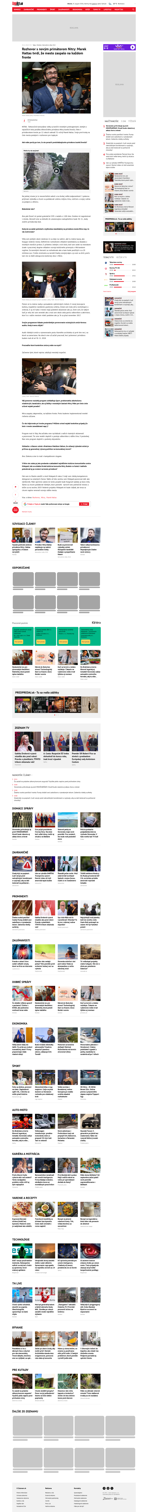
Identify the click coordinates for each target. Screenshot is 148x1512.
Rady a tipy (61, 1229)
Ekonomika (77, 9)
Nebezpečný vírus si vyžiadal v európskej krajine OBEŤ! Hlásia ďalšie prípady (124, 333)
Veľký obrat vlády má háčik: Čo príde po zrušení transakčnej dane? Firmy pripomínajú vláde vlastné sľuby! (22, 1049)
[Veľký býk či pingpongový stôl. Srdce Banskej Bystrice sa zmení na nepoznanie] (90, 1294)
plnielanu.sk (83, 1013)
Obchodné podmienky (51, 1498)
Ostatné (60, 1099)
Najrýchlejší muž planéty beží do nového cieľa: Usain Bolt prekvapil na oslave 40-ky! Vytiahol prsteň (89, 922)
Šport (52, 9)
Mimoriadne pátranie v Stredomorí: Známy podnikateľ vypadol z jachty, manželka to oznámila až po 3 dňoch (89, 1049)
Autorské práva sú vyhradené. (111, 1494)
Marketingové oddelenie (81, 1504)
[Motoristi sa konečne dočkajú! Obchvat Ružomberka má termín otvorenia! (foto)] (68, 1035)
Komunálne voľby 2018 (48, 45)
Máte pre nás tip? (79, 1506)
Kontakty (77, 1488)
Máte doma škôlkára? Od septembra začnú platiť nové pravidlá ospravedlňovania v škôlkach (89, 1180)
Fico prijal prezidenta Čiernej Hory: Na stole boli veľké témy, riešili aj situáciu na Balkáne (44, 833)
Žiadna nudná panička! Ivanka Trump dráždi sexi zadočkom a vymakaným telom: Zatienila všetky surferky (53, 792)
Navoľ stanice (107, 291)
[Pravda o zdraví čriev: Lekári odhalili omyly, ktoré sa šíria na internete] (22, 951)
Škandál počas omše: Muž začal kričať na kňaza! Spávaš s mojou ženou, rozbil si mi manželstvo (67, 877)
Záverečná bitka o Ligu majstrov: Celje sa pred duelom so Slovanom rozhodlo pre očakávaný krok (44, 1092)
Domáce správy (22, 808)
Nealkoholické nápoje (86, 1226)
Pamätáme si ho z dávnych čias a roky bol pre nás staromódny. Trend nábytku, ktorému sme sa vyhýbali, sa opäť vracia (21, 1353)
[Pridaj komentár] (15, 487)
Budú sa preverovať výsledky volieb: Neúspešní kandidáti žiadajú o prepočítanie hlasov (66, 550)
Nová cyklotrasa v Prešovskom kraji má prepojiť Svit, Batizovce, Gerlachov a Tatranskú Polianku (67, 1136)
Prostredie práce (62, 1185)
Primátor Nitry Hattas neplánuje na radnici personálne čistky (43, 547)
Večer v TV (121, 257)
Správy (45, 762)
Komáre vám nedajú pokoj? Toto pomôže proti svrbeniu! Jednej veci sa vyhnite (45, 965)
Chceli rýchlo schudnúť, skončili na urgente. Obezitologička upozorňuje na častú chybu (21, 1309)
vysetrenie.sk (16, 969)
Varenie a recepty (24, 1198)
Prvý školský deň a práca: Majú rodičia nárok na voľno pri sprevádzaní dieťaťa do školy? (67, 1178)
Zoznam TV (22, 728)
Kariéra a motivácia (26, 1154)
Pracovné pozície (20, 623)
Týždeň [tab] (132, 121)
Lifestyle (107, 9)
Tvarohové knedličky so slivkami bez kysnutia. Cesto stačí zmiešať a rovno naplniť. (44, 1222)
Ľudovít (94, 4)
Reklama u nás (49, 1493)
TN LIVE (17, 1283)
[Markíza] (105, 263)
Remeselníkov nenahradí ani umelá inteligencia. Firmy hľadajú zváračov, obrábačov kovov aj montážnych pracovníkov (44, 1180)
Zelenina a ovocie (17, 1400)
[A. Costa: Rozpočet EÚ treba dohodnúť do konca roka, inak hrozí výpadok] (56, 741)
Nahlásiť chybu (27, 512)
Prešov (82, 839)
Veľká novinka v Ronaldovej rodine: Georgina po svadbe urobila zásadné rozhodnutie (65, 1092)
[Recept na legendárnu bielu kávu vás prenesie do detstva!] (90, 1209)
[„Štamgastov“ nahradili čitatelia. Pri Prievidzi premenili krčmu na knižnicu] (68, 1294)
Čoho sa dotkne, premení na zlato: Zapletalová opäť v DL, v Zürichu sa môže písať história (21, 1090)
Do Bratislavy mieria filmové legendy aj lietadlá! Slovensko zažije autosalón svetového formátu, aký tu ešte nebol (90, 672)
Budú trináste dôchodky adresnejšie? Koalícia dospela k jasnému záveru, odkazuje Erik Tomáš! (44, 1049)
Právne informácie (22, 1493)
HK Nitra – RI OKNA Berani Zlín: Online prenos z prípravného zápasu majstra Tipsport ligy (89, 1092)
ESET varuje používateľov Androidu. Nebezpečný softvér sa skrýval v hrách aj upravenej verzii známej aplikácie (22, 1265)
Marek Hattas (51, 497)
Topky (34, 45)
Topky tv (96, 9)
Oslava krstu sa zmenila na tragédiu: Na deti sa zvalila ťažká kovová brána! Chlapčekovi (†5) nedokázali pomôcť (123, 323)
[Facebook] (104, 1488)
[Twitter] (112, 1488)
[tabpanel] (119, 147)
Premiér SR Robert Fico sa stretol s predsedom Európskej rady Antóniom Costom (84, 757)
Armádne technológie (41, 1272)
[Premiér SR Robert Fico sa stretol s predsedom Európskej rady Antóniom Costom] (85, 741)
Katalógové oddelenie (80, 1501)
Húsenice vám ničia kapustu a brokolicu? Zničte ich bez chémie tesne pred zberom (66, 1394)
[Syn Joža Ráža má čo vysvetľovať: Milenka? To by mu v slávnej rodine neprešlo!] (68, 907)
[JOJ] (105, 268)
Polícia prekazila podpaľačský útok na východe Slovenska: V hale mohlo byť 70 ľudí (89, 833)
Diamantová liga (16, 1097)
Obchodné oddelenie (80, 1498)
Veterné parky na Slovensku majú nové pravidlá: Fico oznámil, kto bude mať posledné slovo (67, 834)
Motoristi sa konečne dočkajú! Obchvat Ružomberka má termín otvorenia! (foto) (67, 1048)
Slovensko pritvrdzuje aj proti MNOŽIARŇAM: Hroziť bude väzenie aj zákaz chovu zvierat (46, 787)
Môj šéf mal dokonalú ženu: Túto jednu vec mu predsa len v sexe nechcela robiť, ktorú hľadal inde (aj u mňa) (124, 248)
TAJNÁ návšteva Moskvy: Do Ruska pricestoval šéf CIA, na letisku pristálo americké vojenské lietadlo (89, 878)
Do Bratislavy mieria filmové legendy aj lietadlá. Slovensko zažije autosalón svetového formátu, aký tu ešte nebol (22, 1136)
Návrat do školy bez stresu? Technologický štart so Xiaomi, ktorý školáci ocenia (43, 670)
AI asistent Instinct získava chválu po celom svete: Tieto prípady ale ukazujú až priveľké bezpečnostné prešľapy (89, 1265)
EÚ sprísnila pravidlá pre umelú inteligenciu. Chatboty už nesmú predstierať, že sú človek (67, 1264)
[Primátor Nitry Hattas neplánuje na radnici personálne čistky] (45, 535)
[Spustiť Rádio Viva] (119, 45)
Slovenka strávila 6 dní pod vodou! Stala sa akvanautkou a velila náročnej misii (66, 965)
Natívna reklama (50, 1506)
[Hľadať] (133, 9)
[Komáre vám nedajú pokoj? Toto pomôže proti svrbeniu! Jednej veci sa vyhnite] (45, 951)
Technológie (21, 1239)
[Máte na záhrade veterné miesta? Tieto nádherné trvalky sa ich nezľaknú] (90, 1381)
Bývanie (17, 1327)
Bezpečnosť (15, 1272)
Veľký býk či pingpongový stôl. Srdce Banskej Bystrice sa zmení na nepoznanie (90, 1308)
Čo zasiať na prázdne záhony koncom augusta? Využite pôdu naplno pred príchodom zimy (47, 781)
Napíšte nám (20, 1504)
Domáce (17, 9)
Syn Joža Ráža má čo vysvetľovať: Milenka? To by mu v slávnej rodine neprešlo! (67, 921)
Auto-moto (19, 1110)
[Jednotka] (105, 274)
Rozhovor (36, 497)
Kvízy (87, 9)
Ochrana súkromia (22, 1495)
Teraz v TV (108, 257)
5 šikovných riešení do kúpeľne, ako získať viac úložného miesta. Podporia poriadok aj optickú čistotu (89, 1353)
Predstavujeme (84, 1143)
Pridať (85, 504)
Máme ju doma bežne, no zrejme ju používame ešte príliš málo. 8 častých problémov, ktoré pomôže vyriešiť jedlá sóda (68, 1353)
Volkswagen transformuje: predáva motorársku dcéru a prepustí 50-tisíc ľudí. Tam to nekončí (43, 1136)
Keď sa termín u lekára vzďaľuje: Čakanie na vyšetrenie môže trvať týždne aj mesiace (66, 670)
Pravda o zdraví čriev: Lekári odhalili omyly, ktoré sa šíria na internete (22, 963)
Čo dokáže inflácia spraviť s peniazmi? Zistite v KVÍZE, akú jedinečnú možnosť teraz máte (22, 1006)
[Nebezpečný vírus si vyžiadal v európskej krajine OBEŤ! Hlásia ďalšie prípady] (109, 332)
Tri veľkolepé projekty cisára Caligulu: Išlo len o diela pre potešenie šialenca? (90, 965)
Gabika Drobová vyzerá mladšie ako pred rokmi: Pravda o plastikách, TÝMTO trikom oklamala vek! (27, 757)
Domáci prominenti (40, 929)
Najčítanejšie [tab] (112, 121)
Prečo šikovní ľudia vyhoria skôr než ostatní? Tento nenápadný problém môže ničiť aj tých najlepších (22, 1180)
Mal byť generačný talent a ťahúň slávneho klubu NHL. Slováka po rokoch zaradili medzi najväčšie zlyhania (44, 1309)
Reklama (48, 1488)
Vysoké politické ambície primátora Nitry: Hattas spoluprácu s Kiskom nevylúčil (22, 548)
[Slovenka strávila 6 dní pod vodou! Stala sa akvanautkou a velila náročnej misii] (68, 951)
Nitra (43, 497)
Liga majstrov (38, 1099)
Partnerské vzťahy (120, 244)
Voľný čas (119, 9)
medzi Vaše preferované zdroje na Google (48, 504)
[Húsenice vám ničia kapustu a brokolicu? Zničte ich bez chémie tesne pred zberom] (68, 1381)
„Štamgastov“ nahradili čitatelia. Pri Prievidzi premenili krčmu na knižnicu (67, 1308)
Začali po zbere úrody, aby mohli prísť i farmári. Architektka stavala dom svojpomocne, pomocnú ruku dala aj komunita (45, 1353)
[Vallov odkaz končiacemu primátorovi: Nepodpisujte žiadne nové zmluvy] (90, 535)
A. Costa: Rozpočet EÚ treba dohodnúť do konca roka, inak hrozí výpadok (56, 756)
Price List (48, 1504)
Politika (14, 554)
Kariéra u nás (20, 1501)
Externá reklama (50, 1495)
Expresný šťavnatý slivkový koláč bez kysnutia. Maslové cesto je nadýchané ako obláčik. (22, 1222)
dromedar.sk (83, 971)
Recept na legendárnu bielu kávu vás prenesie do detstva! (89, 1221)
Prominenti (42, 9)
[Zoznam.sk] (108, 1499)
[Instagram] (108, 1488)
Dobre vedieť (15, 677)
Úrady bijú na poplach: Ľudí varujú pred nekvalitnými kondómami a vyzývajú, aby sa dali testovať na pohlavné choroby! (54, 799)
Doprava (60, 1143)
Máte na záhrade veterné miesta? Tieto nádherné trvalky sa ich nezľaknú (90, 1393)
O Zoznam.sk (21, 1488)
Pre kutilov (20, 1370)
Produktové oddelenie (80, 1495)
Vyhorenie (15, 1187)
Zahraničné (29, 9)
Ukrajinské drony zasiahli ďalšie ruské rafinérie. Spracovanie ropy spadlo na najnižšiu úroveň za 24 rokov (45, 1265)
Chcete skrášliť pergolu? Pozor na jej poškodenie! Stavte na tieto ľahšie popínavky (44, 1394)
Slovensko (83, 1099)
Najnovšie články (21, 775)
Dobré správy (21, 982)
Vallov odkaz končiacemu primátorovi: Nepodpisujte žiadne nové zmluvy (90, 548)
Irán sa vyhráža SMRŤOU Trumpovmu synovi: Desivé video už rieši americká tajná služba (44, 877)
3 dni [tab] (123, 121)
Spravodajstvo (78, 1493)
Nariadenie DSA (21, 1506)
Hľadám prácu (39, 1187)
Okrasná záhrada (39, 1400)
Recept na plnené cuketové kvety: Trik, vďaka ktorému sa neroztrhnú (66, 1222)
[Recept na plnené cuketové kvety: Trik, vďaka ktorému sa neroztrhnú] (68, 1209)
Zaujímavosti (63, 9)
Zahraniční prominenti (18, 929)
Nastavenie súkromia (23, 1498)
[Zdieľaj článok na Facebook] (15, 495)
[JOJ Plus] (105, 285)
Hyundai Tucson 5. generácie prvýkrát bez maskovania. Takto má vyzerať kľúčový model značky (89, 1136)
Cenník (47, 1501)
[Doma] (105, 280)
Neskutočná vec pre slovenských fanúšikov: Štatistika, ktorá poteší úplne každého (21, 670)
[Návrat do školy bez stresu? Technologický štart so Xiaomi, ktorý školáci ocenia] (68, 993)
